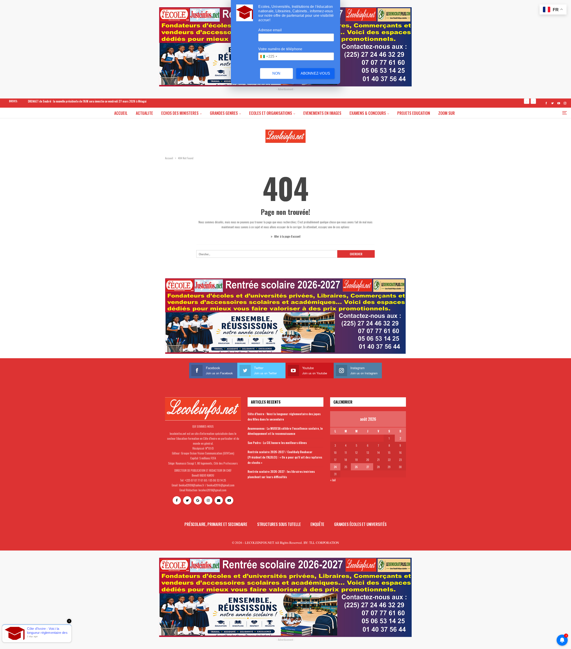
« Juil (333, 480)
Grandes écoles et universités (360, 524)
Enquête (317, 524)
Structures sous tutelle (279, 524)
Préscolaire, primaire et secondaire (215, 524)
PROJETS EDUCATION (413, 113)
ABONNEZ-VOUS (315, 73)
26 (356, 467)
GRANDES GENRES (224, 113)
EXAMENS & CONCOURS (368, 113)
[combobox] (268, 56)
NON (276, 73)
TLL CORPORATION (324, 542)
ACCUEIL (121, 113)
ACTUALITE (144, 113)
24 (335, 467)
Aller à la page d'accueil (286, 236)
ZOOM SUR (446, 113)
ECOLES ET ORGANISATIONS (270, 113)
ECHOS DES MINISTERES (180, 113)
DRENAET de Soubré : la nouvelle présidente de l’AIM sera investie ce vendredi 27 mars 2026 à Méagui (87, 101)
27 (367, 467)
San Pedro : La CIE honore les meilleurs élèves (277, 442)
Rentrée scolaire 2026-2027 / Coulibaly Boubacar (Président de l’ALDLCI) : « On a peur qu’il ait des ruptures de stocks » (285, 457)
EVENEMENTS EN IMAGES (322, 113)
